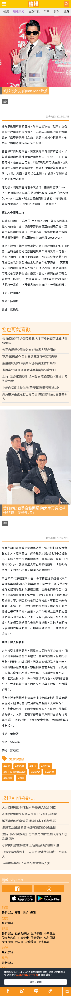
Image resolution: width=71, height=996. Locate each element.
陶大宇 (36, 772)
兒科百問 (49, 937)
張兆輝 (9, 778)
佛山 (33, 766)
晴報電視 (18, 11)
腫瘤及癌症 (9, 937)
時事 (46, 11)
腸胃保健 (36, 937)
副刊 (56, 11)
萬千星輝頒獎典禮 (15, 772)
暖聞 (33, 912)
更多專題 (43, 942)
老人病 (19, 942)
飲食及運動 (22, 933)
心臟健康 (23, 937)
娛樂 (5, 101)
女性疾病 (7, 942)
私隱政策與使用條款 (27, 975)
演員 (21, 778)
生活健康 (36, 933)
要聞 (18, 912)
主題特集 (34, 11)
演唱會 (20, 766)
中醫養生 (49, 933)
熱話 (25, 912)
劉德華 (46, 766)
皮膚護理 (30, 942)
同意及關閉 (35, 982)
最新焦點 (7, 912)
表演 (7, 766)
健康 (6, 11)
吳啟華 (50, 772)
